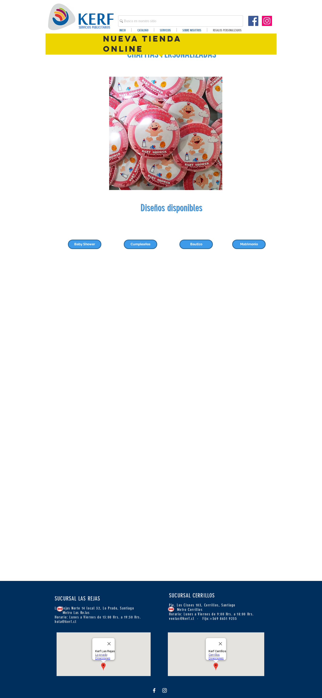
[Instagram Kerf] (267, 21)
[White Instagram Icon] (164, 690)
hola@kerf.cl (65, 621)
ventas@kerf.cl (181, 618)
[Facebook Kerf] (253, 21)
